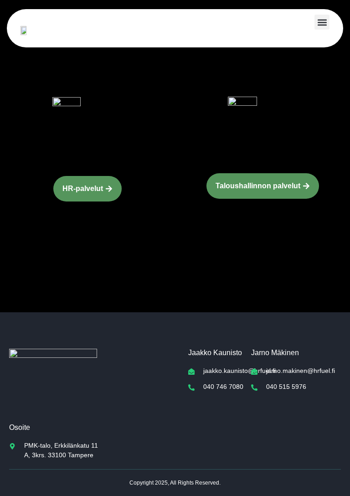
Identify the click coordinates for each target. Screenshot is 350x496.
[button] (321, 22)
